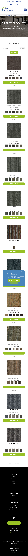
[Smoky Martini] (17, 315)
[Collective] (13, 111)
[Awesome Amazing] (17, 348)
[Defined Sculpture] (14, 367)
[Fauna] (17, 78)
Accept (11, 280)
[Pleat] (17, 179)
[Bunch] (10, 179)
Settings (14, 282)
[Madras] (14, 299)
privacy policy (13, 276)
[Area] (14, 63)
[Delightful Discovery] (14, 333)
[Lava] (13, 416)
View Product (14, 82)
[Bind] (14, 164)
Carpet (9, 15)
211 (16, 463)
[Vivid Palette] (20, 348)
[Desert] (10, 78)
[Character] (10, 111)
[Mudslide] (14, 232)
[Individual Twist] (12, 382)
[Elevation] (13, 78)
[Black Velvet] (21, 315)
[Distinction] (20, 111)
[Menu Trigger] (25, 10)
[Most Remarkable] (10, 348)
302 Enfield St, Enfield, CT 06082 (14, 2)
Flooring (5, 15)
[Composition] (17, 111)
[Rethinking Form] (15, 382)
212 (18, 463)
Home (2, 15)
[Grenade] (10, 416)
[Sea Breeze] (10, 315)
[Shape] (14, 401)
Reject (17, 280)
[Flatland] (20, 78)
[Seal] (20, 416)
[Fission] (17, 416)
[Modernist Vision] (13, 348)
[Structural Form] (19, 382)
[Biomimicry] (14, 96)
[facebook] (14, 518)
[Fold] (13, 179)
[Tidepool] (14, 266)
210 (13, 463)
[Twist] (20, 179)
